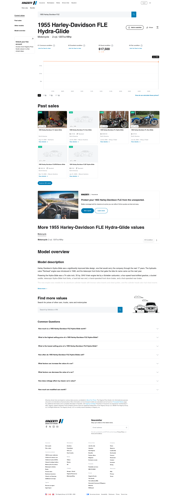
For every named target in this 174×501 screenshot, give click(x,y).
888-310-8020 (92, 469)
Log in (144, 2)
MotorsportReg (71, 476)
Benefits (90, 453)
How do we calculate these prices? (147, 95)
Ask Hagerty (91, 450)
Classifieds (70, 448)
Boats (46, 469)
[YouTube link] (57, 427)
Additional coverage (50, 478)
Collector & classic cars (51, 457)
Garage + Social (71, 471)
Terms (111, 476)
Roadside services (93, 466)
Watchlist (32, 8)
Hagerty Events (92, 476)
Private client (48, 471)
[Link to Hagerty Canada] (50, 494)
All (67, 464)
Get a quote (87, 210)
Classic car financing (50, 476)
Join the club (91, 445)
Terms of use (124, 494)
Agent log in (48, 487)
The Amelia (91, 478)
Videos (68, 459)
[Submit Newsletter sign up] (126, 427)
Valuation (90, 448)
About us (112, 448)
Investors (112, 462)
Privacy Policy (120, 432)
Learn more (101, 210)
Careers (112, 455)
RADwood (91, 487)
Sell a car (69, 450)
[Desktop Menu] (150, 3)
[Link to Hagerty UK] (53, 494)
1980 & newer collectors (51, 455)
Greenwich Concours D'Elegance (96, 483)
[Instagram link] (53, 427)
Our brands (113, 453)
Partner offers (92, 455)
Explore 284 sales (45, 183)
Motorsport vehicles (50, 466)
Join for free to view (44, 48)
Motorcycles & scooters (51, 464)
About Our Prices (91, 400)
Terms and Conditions (96, 433)
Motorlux (90, 485)
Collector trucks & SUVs (51, 459)
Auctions (69, 445)
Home (111, 445)
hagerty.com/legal (90, 403)
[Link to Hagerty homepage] (54, 421)
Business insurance (50, 473)
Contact (112, 460)
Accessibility (104, 494)
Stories (69, 462)
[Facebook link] (46, 427)
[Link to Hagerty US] (46, 494)
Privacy (112, 473)
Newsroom (113, 457)
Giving (111, 464)
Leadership (113, 450)
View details (42, 141)
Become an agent (49, 485)
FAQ (111, 471)
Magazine (90, 457)
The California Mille (93, 480)
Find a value (25, 8)
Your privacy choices (95, 494)
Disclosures (111, 494)
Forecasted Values (118, 402)
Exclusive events (92, 460)
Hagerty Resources (72, 473)
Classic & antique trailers (51, 462)
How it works (70, 453)
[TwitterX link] (50, 427)
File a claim (48, 448)
